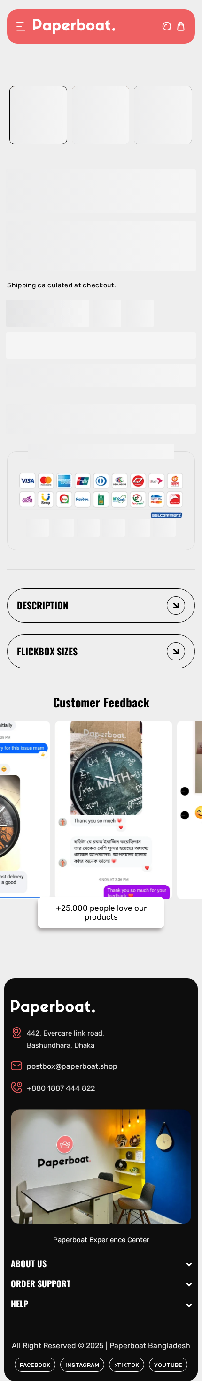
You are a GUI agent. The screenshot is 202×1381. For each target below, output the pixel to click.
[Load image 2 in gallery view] (101, 115)
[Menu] (21, 26)
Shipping (21, 285)
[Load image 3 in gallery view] (163, 115)
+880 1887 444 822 (61, 1088)
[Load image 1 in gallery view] (38, 115)
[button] (101, 375)
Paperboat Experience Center (101, 1240)
